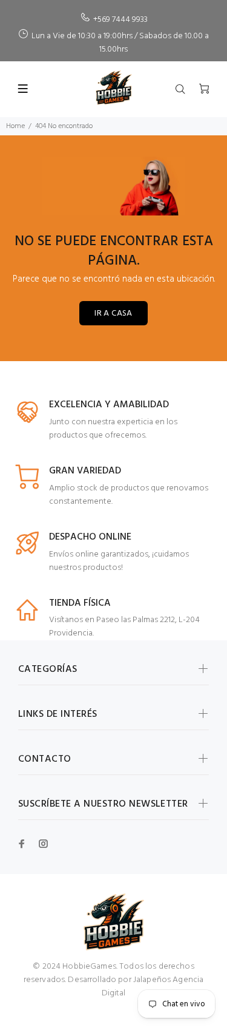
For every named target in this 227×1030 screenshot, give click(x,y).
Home (15, 126)
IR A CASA (113, 313)
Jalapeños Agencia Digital (153, 986)
